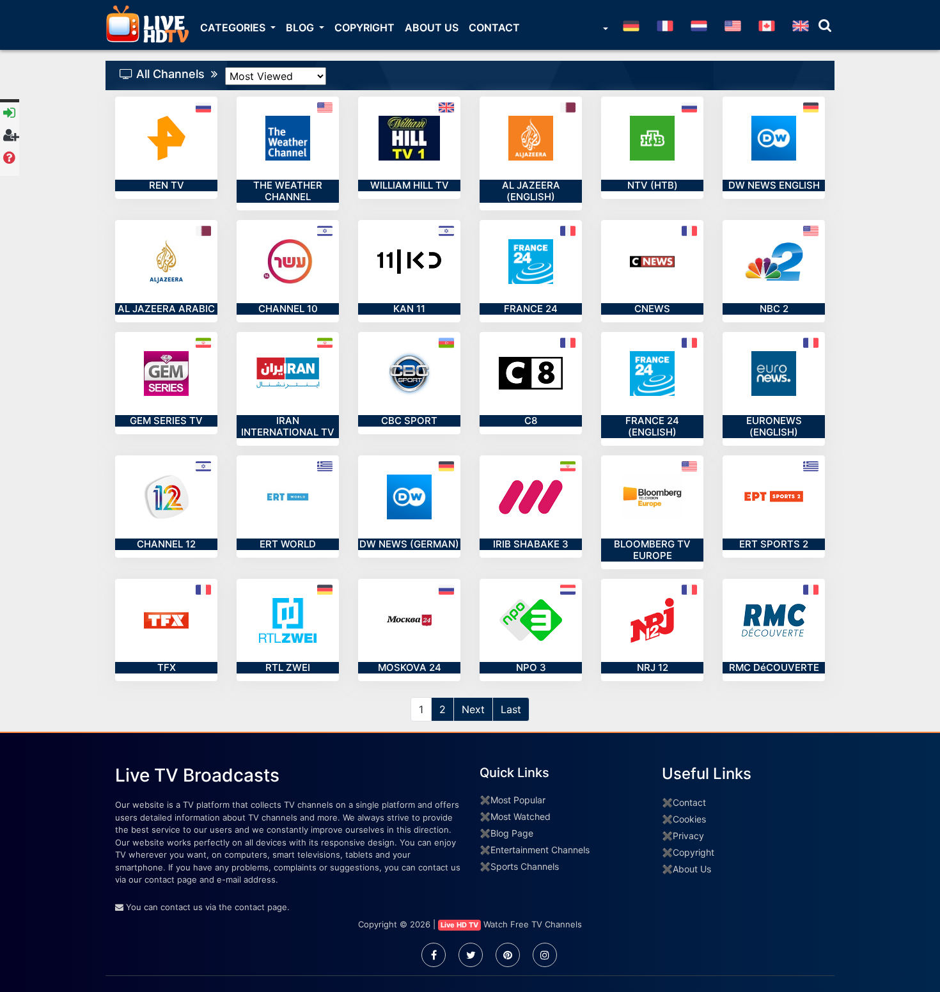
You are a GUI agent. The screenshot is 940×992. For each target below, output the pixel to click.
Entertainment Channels (540, 849)
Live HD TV (459, 924)
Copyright (364, 27)
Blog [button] (301, 27)
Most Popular (517, 799)
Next (473, 709)
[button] (604, 30)
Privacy (688, 835)
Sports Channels (524, 866)
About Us (431, 27)
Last (511, 709)
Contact (494, 27)
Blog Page (511, 833)
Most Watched (520, 816)
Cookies (689, 819)
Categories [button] (234, 27)
